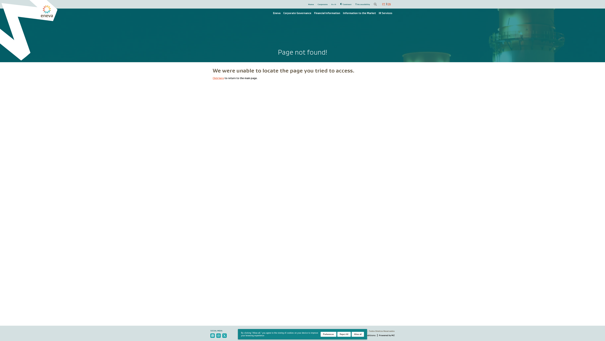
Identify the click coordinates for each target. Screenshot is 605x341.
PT (383, 4)
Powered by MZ (387, 335)
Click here (218, 78)
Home (311, 4)
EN (389, 4)
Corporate (323, 4)
